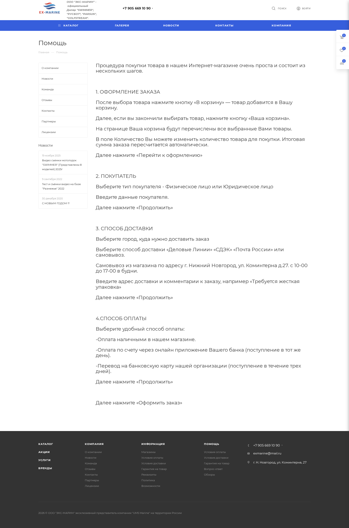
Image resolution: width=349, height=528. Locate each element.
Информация (153, 444)
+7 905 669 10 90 (137, 8)
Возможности (150, 485)
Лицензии (92, 485)
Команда (91, 463)
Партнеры (92, 480)
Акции (44, 452)
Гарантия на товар (154, 469)
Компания (94, 444)
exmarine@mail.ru (267, 453)
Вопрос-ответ (213, 469)
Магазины (148, 452)
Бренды (45, 468)
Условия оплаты (152, 457)
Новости (45, 145)
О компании (93, 452)
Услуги (44, 460)
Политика (148, 480)
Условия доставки (153, 463)
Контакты (91, 474)
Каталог (45, 444)
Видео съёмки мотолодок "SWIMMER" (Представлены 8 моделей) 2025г (62, 165)
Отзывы (90, 469)
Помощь (211, 444)
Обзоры (209, 474)
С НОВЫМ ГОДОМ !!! (55, 203)
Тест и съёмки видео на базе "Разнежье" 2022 (61, 186)
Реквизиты (148, 474)
